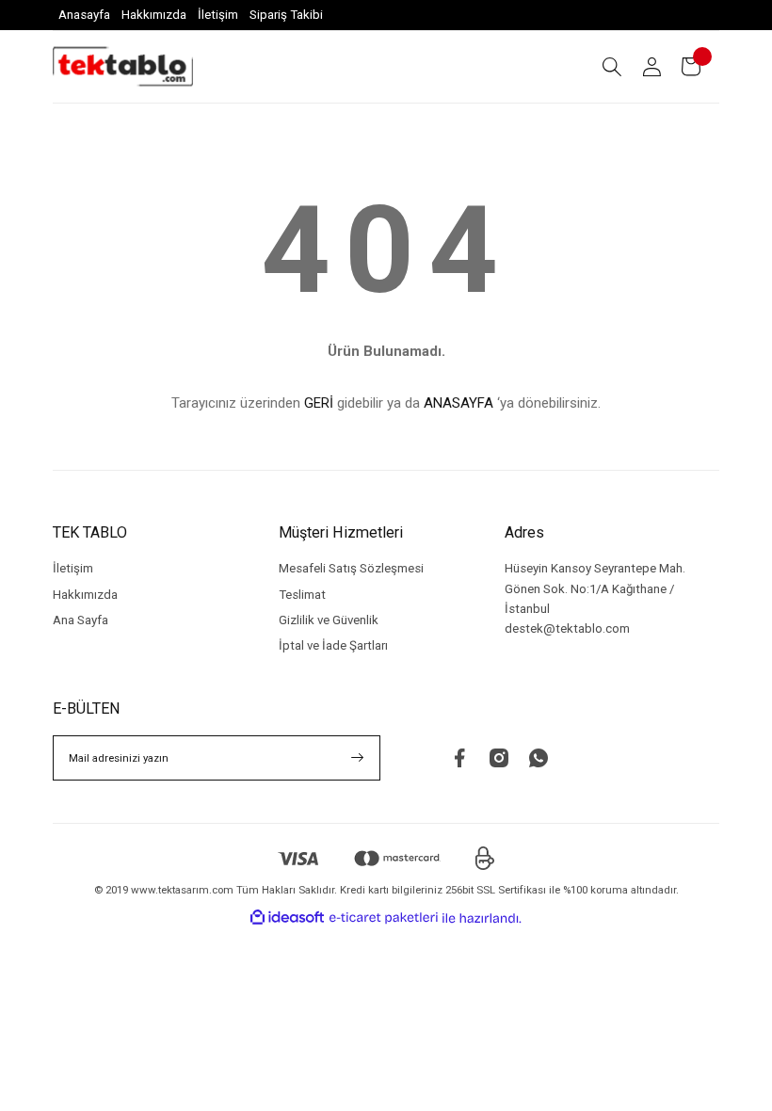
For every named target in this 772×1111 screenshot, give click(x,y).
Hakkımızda (85, 595)
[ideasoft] (287, 918)
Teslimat (302, 595)
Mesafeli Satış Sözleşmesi (351, 568)
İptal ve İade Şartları (333, 645)
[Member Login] (651, 66)
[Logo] (123, 66)
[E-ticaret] (384, 918)
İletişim (73, 568)
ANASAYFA (458, 402)
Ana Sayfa (80, 620)
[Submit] (357, 758)
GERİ (318, 402)
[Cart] (691, 66)
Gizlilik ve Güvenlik (328, 620)
